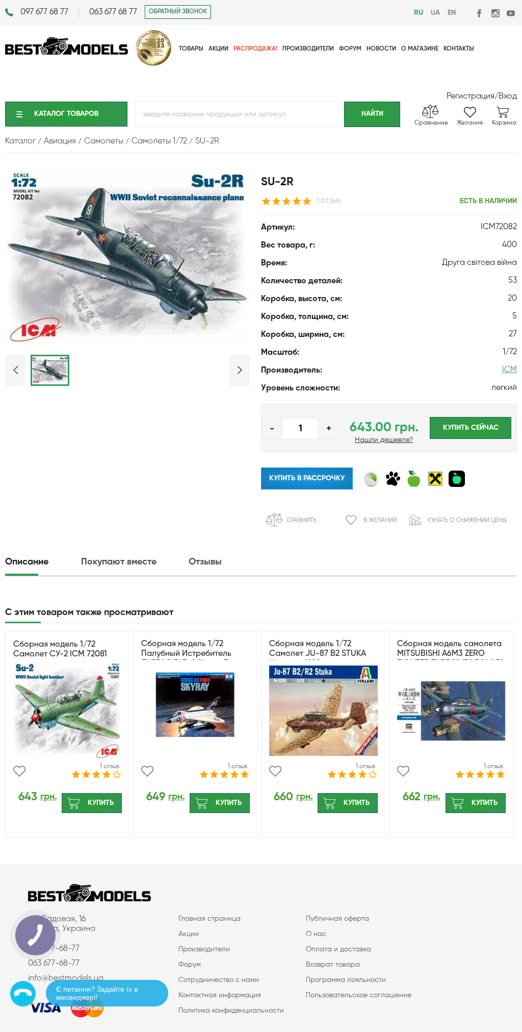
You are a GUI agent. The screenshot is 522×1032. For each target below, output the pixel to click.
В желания (380, 521)
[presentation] (42, 562)
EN (452, 12)
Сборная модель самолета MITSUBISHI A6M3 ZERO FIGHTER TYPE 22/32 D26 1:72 (450, 654)
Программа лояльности (346, 980)
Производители (204, 949)
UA (435, 12)
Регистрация (470, 96)
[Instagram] (495, 13)
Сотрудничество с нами (218, 980)
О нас (316, 934)
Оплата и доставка (338, 949)
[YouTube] (510, 13)
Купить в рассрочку (307, 478)
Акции (188, 934)
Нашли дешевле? (384, 440)
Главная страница (209, 918)
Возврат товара (333, 964)
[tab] (42, 562)
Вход (508, 96)
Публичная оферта (337, 918)
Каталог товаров (66, 113)
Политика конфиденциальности (231, 1010)
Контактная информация (219, 995)
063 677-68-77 (54, 964)
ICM (509, 370)
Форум (189, 964)
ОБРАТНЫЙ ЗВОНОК (178, 12)
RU (418, 12)
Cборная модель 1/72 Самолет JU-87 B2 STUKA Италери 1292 (317, 654)
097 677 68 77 (44, 12)
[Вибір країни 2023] (153, 63)
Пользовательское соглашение (358, 995)
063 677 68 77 (113, 12)
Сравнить (301, 521)
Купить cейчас (471, 427)
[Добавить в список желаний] (19, 771)
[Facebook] (480, 13)
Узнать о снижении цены (467, 521)
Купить (101, 802)
